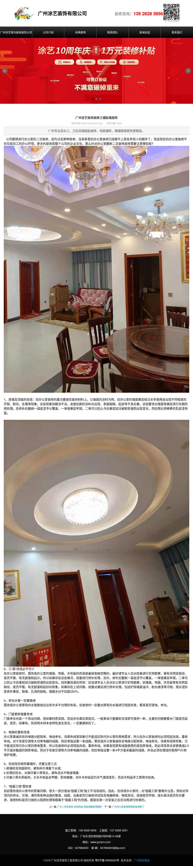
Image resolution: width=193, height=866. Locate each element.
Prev (5, 71)
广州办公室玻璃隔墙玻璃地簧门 (128, 806)
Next (188, 71)
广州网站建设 (142, 860)
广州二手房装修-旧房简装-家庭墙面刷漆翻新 (79, 806)
